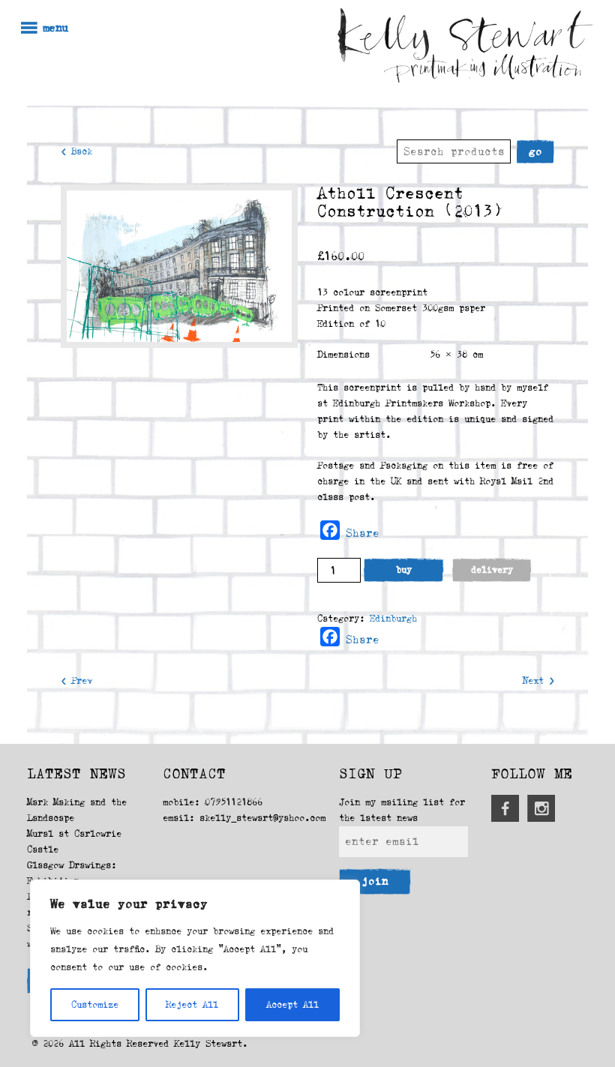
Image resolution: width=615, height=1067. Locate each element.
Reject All (192, 1005)
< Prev (76, 681)
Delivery (492, 570)
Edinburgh (393, 618)
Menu (55, 28)
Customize (94, 1005)
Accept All (292, 1005)
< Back (76, 151)
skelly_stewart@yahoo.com (263, 818)
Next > (538, 681)
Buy (404, 570)
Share (363, 533)
